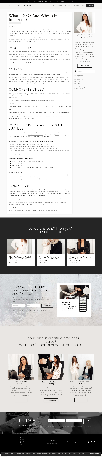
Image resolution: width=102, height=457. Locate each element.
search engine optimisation (14, 23)
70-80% (57, 135)
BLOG (83, 6)
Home (22, 437)
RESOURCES (77, 6)
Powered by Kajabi (90, 450)
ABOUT (54, 6)
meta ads (77, 85)
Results (22, 444)
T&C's (51, 442)
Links (10, 109)
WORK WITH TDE (85, 66)
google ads (78, 81)
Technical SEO (13, 98)
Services (22, 441)
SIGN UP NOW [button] (81, 400)
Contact (22, 446)
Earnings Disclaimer (51, 444)
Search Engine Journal (26, 158)
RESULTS (70, 6)
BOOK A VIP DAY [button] (51, 400)
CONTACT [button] (90, 5)
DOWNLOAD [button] (47, 306)
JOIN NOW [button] (87, 421)
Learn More (80, 454)
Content (11, 103)
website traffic (78, 88)
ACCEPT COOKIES (94, 453)
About (22, 439)
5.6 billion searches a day (35, 135)
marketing (77, 83)
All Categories (78, 78)
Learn (22, 443)
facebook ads (78, 80)
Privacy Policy (52, 440)
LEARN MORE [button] (21, 400)
